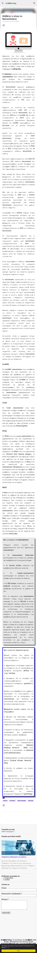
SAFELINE (30, 800)
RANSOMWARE (22, 800)
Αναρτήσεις (8, 878)
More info (7, 947)
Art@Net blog (11, 3)
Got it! (18, 950)
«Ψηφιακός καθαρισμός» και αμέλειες (13, 857)
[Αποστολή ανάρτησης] (3, 798)
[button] (3, 25)
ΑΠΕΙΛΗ (5, 800)
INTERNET (12, 800)
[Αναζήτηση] (34, 3)
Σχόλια (7, 880)
